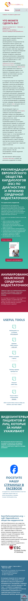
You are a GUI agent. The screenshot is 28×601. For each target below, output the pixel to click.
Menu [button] (7, 10)
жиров (22, 110)
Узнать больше (6, 240)
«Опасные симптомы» (8, 158)
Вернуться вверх (24, 599)
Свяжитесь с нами (6, 566)
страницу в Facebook (14, 486)
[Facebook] (14, 470)
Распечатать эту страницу (9, 30)
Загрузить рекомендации (14, 260)
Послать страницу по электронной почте (13, 31)
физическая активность (9, 65)
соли (18, 110)
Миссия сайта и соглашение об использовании (13, 570)
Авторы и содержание (7, 574)
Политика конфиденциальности (10, 571)
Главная (5, 14)
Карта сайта (16, 566)
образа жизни (21, 66)
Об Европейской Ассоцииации (9, 573)
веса (13, 104)
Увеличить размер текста (9, 27)
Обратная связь (6, 567)
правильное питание (8, 63)
